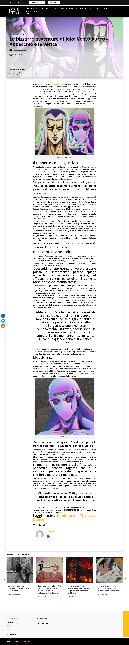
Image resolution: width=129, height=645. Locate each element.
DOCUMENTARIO (61, 9)
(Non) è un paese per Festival (80, 9)
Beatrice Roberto (14, 594)
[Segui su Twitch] (14, 2)
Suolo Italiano (31, 12)
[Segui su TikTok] (18, 2)
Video (54, 2)
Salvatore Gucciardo (45, 596)
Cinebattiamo (44, 9)
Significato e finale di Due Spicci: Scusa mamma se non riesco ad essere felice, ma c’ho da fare (49, 589)
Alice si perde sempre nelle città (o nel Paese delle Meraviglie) (18, 588)
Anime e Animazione (17, 35)
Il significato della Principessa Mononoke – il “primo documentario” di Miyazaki (78, 589)
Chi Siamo (10, 626)
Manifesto (37, 2)
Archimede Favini (103, 594)
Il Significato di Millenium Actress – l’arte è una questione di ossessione (109, 588)
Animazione (30, 9)
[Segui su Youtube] (46, 623)
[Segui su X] (14, 73)
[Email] (48, 536)
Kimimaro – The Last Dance (64, 517)
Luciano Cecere (54, 531)
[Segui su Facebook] (10, 2)
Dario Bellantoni (73, 596)
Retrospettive (100, 9)
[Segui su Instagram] (22, 2)
